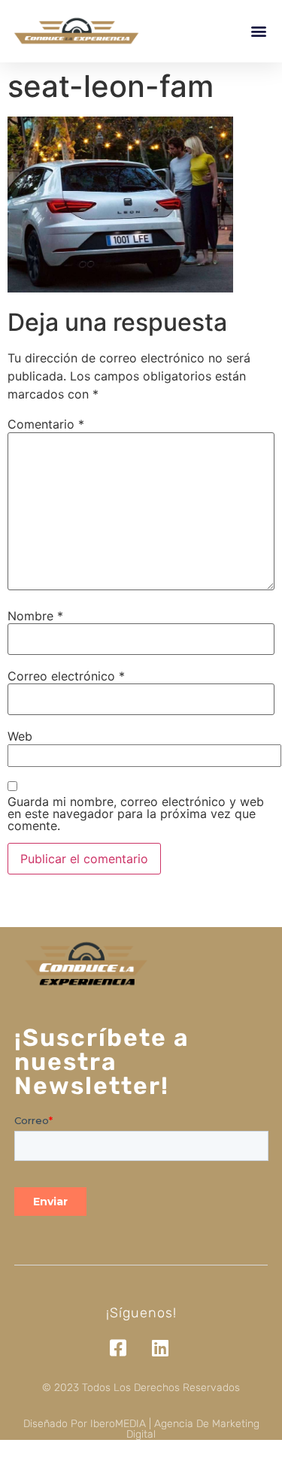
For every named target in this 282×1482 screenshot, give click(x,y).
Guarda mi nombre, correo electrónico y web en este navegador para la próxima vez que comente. (136, 814)
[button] (258, 31)
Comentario (46, 424)
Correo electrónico (66, 676)
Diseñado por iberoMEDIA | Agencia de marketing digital (141, 1429)
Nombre (35, 616)
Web (20, 736)
